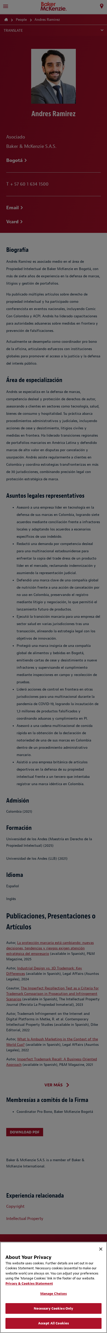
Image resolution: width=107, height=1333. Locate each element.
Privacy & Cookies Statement (29, 1283)
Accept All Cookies (53, 1323)
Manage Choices (53, 1293)
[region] (53, 1287)
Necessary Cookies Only (53, 1308)
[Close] (100, 1249)
